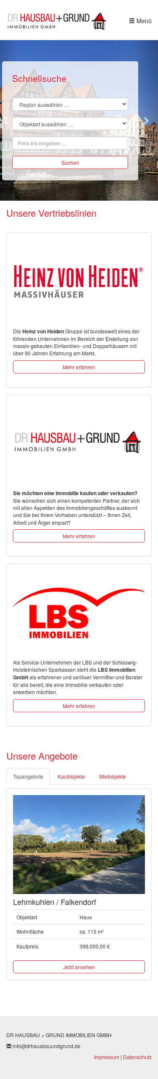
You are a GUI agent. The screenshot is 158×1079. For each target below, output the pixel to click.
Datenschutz (137, 1056)
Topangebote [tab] (28, 776)
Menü (143, 20)
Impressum (106, 1056)
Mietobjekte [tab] (112, 776)
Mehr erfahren (79, 367)
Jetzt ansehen (79, 966)
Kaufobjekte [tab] (71, 776)
